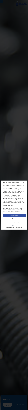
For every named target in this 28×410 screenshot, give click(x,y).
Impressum (8, 227)
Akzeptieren (14, 215)
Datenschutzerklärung (17, 227)
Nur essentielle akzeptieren (14, 218)
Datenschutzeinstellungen (14, 222)
